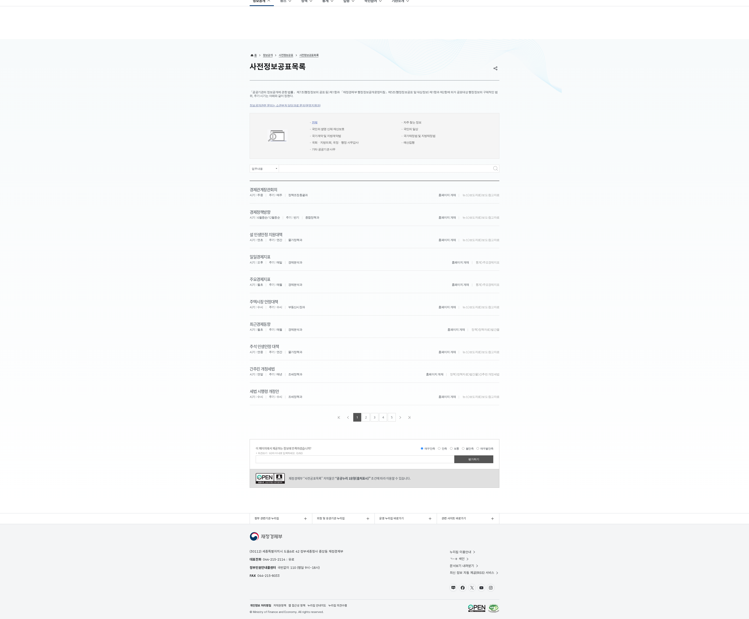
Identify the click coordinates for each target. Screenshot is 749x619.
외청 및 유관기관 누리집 (331, 518)
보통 (456, 448)
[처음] (339, 417)
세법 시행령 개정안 (264, 391)
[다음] (401, 417)
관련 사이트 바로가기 (454, 518)
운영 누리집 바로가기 (391, 518)
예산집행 (409, 142)
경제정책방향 (260, 212)
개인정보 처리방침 (260, 605)
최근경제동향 (260, 324)
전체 (315, 122)
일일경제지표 (260, 257)
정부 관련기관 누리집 (267, 518)
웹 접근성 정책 (296, 605)
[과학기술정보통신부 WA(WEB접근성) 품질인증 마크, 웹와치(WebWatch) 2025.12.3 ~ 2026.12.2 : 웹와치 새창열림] (493, 609)
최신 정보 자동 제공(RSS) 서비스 (472, 573)
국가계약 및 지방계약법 (326, 135)
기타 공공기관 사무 (323, 149)
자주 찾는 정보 (413, 122)
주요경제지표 (260, 279)
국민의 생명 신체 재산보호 (328, 129)
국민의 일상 (411, 129)
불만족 (470, 448)
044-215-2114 (274, 559)
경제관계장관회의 (263, 189)
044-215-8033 (268, 576)
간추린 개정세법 (262, 369)
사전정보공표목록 (309, 55)
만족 (444, 448)
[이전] (348, 417)
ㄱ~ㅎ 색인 (457, 559)
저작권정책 (279, 605)
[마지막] (410, 417)
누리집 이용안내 (460, 552)
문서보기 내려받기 (462, 566)
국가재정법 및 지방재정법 (419, 135)
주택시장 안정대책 (264, 301)
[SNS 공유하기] (495, 68)
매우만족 (430, 448)
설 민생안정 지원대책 (266, 234)
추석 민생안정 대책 (264, 346)
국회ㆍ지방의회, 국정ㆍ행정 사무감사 (335, 142)
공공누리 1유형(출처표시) (270, 478)
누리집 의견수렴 (337, 605)
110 (293, 568)
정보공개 (267, 55)
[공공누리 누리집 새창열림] (476, 609)
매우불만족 (486, 448)
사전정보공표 (286, 55)
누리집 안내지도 (317, 605)
